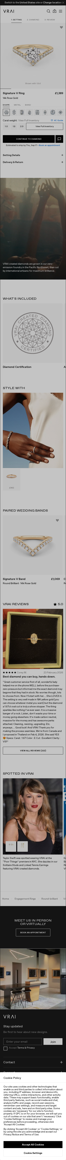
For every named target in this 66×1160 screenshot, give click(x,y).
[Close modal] (33, 580)
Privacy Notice (11, 1134)
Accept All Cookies (33, 1144)
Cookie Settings (33, 1153)
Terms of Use (31, 1134)
